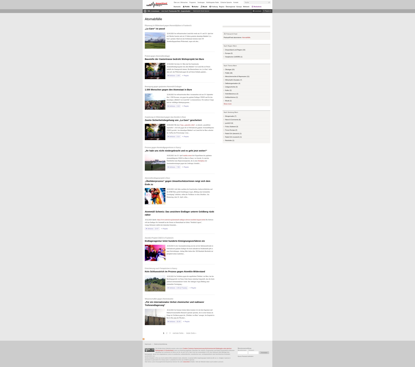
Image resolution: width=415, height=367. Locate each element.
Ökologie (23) (233, 70)
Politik (187, 6)
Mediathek (257, 6)
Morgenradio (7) (235, 116)
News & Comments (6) (236, 120)
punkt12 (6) (232, 123)
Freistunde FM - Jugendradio (179, 11)
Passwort (251, 350)
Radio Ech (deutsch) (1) (236, 134)
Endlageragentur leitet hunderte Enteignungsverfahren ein (175, 239)
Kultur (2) (230, 90)
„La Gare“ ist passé (168, 27)
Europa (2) (231, 53)
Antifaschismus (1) (236, 97)
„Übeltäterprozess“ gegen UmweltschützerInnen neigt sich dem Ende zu (177, 181)
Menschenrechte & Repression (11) (243, 77)
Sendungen (201, 2)
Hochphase (201, 161)
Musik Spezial (205, 11)
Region (221, 6)
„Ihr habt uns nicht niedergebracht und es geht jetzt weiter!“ (176, 149)
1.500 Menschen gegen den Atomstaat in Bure (168, 88)
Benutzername (242, 350)
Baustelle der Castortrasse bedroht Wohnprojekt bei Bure (174, 57)
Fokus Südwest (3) (234, 127)
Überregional (230, 6)
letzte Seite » (191, 333)
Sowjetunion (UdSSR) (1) (238, 57)
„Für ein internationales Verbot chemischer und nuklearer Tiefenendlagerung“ (174, 302)
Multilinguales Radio (212, 2)
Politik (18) (230, 73)
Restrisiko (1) (233, 141)
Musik (205, 6)
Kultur (196, 6)
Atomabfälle (246, 37)
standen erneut (187, 155)
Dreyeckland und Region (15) (239, 50)
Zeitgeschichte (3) (236, 87)
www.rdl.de (186, 361)
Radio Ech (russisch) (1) (236, 137)
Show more (227, 104)
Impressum (148, 344)
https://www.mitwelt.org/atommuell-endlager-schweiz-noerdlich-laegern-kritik (181, 220)
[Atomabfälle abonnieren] (143, 339)
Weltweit (246, 6)
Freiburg (214, 6)
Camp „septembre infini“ (187, 125)
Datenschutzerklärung (160, 344)
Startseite (177, 6)
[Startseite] (159, 5)
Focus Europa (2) (233, 130)
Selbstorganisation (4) (239, 83)
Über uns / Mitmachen (181, 2)
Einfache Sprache (226, 2)
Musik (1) (230, 101)
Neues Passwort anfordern (245, 356)
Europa (239, 6)
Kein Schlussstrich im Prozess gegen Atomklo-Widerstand (175, 270)
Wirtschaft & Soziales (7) (237, 80)
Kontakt (235, 2)
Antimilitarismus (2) (237, 94)
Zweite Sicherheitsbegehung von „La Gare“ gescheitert (173, 118)
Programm (192, 2)
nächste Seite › (178, 333)
